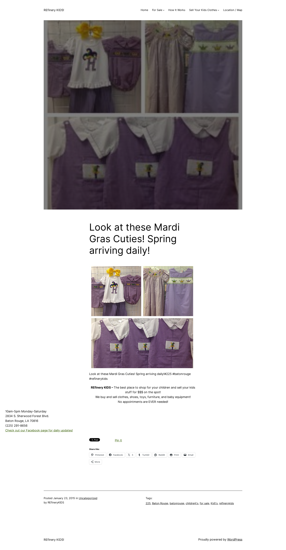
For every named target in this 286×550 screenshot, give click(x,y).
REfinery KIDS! (54, 10)
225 (148, 503)
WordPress (234, 539)
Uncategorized (88, 498)
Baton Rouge (160, 503)
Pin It (118, 440)
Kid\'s (214, 503)
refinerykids (226, 503)
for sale (204, 503)
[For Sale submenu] (164, 10)
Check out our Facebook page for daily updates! (39, 430)
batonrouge (177, 503)
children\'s (192, 503)
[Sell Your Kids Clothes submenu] (218, 10)
